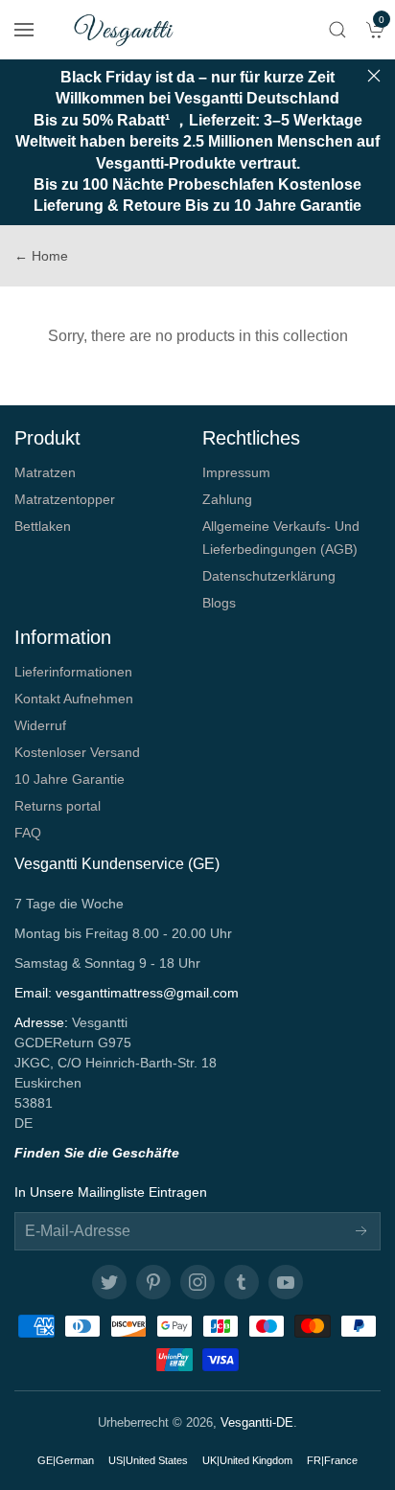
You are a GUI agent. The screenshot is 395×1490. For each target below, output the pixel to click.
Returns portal (57, 806)
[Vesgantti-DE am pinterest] (153, 1282)
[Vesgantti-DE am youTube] (285, 1282)
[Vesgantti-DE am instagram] (197, 1282)
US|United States (148, 1460)
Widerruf (40, 725)
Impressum (236, 472)
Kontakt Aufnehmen (73, 698)
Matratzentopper (64, 499)
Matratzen (45, 472)
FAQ (27, 832)
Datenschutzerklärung (269, 576)
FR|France (332, 1460)
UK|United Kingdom (247, 1460)
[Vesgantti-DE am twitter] (109, 1282)
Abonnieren (361, 1231)
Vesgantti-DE (257, 1422)
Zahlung (227, 499)
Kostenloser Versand (77, 752)
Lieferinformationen (73, 671)
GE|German (65, 1460)
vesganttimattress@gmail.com (147, 992)
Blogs (219, 602)
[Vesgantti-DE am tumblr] (241, 1282)
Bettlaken (42, 526)
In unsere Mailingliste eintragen (110, 1192)
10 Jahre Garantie (69, 779)
